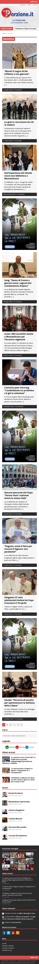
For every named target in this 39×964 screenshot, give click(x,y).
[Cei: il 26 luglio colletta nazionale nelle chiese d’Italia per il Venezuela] (29, 869)
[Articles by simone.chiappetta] (4, 813)
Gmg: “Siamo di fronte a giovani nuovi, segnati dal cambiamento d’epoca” (17, 283)
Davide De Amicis (15, 793)
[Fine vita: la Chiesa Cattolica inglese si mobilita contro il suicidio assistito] (6, 863)
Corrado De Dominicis (17, 836)
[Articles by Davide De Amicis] (4, 796)
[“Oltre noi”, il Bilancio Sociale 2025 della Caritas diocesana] (14, 869)
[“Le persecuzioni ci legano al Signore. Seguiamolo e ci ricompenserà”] (6, 772)
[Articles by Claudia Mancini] (4, 821)
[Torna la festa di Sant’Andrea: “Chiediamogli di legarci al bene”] (22, 863)
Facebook (22, 5)
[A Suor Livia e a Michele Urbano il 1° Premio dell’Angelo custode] (6, 869)
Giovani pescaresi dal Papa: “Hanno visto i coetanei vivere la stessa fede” (18, 495)
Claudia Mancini (15, 819)
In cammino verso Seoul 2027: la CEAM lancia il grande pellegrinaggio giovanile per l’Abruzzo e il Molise (17, 880)
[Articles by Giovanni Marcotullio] (4, 830)
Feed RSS (35, 5)
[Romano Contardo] (3, 913)
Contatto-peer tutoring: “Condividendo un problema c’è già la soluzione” (19, 390)
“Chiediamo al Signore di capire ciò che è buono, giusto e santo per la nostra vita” (23, 780)
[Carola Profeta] (3, 916)
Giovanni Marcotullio (17, 827)
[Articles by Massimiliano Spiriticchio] (4, 804)
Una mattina (16, 922)
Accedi (4, 943)
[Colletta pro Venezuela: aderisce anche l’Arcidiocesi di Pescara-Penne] (29, 857)
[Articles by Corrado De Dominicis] (4, 838)
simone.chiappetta (16, 810)
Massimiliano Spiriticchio (19, 802)
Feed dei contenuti (8, 946)
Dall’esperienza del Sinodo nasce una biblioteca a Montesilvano (18, 176)
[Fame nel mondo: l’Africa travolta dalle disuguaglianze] (29, 863)
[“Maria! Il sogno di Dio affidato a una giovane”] (22, 869)
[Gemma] (3, 922)
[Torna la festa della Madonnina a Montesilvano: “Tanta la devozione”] (14, 863)
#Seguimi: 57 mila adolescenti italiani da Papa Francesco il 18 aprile (19, 600)
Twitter (29, 5)
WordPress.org (7, 950)
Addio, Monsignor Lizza (27, 913)
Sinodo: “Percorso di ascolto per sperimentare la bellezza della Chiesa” (19, 703)
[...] (5, 85)
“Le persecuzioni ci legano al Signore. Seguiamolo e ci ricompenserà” (21, 770)
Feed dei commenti (8, 948)
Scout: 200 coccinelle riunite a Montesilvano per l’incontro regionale (18, 337)
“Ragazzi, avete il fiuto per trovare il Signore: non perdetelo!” (18, 549)
